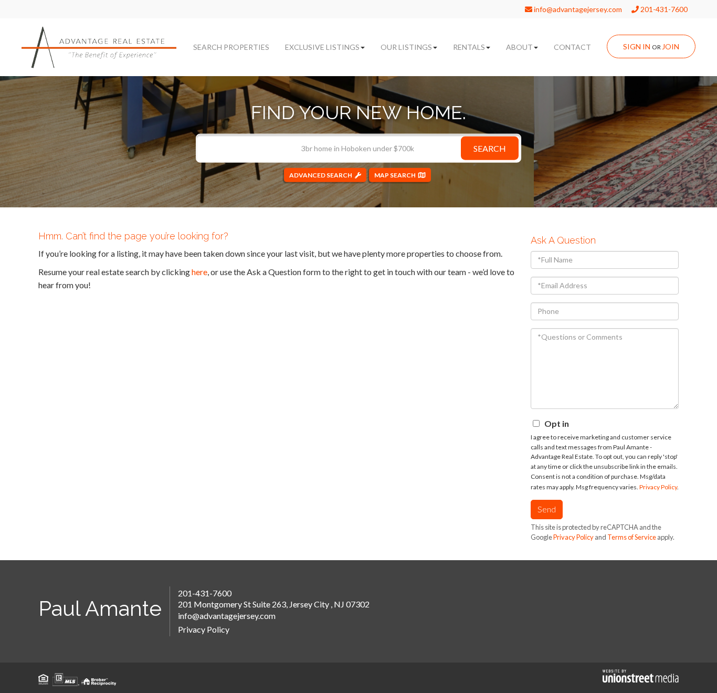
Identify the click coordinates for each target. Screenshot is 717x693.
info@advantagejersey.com (577, 9)
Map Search (395, 174)
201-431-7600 (663, 9)
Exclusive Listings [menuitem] (322, 47)
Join (670, 46)
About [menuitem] (519, 47)
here (199, 272)
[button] (490, 148)
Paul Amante (100, 608)
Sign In (636, 46)
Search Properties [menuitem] (231, 47)
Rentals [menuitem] (469, 47)
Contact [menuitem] (572, 47)
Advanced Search (320, 174)
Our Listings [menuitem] (406, 47)
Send (546, 509)
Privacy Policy (658, 487)
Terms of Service (631, 537)
